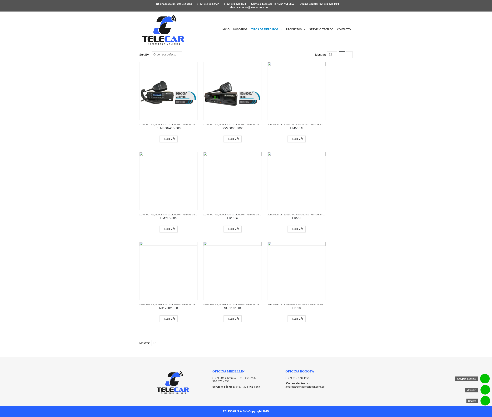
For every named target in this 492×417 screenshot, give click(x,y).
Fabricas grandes (192, 125)
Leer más (169, 139)
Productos (294, 29)
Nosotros (240, 29)
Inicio (225, 29)
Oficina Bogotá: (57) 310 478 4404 (319, 4)
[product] (168, 91)
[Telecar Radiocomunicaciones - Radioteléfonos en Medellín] (163, 29)
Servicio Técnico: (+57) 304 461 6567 (272, 4)
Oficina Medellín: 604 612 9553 (173, 4)
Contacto (344, 29)
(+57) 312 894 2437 (208, 4)
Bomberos (161, 125)
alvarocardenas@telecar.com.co (248, 7)
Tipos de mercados (264, 29)
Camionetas (174, 125)
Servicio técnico (321, 29)
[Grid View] (342, 54)
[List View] (349, 54)
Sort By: (144, 54)
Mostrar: (320, 54)
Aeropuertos (146, 125)
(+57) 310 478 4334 (235, 4)
